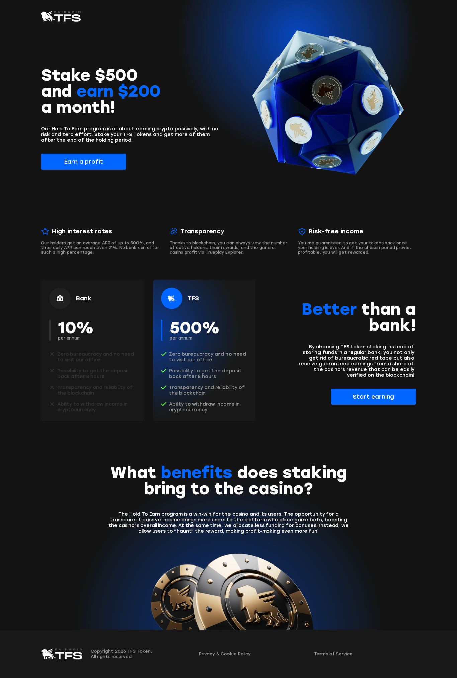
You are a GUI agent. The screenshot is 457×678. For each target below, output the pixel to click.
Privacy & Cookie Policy (225, 653)
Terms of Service (333, 653)
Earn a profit (83, 161)
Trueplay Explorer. (224, 252)
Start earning (373, 396)
